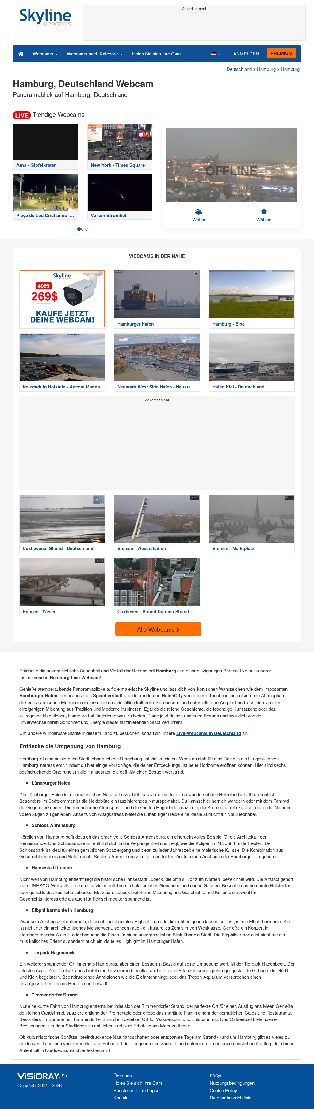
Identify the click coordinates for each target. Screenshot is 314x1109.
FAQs (215, 1075)
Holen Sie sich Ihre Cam (156, 53)
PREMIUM (281, 53)
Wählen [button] (263, 219)
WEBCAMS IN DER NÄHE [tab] (157, 256)
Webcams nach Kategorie (93, 53)
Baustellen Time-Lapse (136, 1090)
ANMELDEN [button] (246, 53)
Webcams (44, 53)
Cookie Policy (223, 1090)
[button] (216, 53)
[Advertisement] (194, 26)
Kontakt (121, 1097)
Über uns (122, 1075)
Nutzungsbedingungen (232, 1083)
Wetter (198, 219)
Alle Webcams (156, 629)
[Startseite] (20, 53)
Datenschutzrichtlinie (230, 1097)
